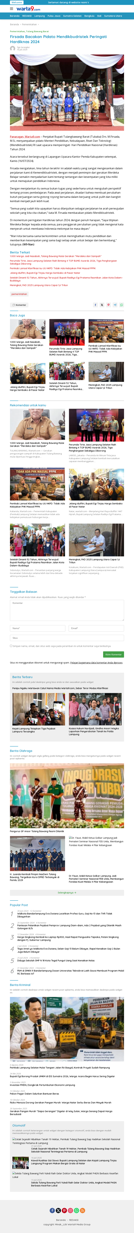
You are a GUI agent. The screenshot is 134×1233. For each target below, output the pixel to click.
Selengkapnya (66, 892)
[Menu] (12, 8)
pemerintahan (19, 294)
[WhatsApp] (76, 1211)
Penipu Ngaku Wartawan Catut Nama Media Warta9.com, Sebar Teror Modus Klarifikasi (60, 688)
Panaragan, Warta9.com (25, 136)
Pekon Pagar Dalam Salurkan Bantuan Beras (34, 1093)
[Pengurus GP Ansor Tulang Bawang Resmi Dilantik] (67, 795)
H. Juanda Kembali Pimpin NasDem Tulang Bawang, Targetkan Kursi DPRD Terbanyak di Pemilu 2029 (34, 877)
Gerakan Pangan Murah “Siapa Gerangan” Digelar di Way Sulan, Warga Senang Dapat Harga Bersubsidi (61, 1113)
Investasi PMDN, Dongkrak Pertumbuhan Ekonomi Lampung (42, 1085)
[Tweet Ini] (102, 304)
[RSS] (82, 1211)
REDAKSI (73, 1220)
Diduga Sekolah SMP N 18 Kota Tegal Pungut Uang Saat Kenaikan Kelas (56, 960)
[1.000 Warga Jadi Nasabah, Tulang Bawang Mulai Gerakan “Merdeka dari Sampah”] (27, 329)
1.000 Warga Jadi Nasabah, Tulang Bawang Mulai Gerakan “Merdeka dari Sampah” (55, 256)
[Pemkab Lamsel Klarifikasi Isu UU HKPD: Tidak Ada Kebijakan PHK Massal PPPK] (106, 331)
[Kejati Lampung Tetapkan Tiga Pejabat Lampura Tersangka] (38, 709)
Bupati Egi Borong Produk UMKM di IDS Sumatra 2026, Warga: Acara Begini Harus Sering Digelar (62, 1076)
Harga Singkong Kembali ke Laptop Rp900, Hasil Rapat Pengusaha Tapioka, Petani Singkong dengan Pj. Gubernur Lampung (68, 939)
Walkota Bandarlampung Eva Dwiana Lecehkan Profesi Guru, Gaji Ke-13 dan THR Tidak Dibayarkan (64, 915)
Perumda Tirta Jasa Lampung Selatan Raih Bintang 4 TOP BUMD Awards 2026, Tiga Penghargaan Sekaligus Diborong (63, 262)
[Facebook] (52, 1211)
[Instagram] (70, 1211)
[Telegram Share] (115, 304)
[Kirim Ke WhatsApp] (121, 304)
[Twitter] (58, 1211)
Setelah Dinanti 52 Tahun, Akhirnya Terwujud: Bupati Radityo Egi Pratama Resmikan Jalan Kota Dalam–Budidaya (66, 279)
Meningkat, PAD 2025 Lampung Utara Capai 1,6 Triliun (39, 285)
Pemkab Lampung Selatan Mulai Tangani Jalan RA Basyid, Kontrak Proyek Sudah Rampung (60, 1067)
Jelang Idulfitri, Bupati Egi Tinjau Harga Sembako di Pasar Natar (45, 272)
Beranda (61, 1220)
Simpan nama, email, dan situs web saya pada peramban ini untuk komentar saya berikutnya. (62, 646)
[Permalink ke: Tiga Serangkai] (12, 48)
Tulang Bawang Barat (37, 31)
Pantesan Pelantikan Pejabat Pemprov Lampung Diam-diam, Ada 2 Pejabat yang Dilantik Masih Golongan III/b (69, 927)
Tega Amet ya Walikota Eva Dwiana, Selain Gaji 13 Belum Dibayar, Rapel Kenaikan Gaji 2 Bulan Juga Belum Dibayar (68, 950)
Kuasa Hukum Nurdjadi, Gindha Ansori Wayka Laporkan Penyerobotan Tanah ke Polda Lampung (94, 731)
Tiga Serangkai (23, 47)
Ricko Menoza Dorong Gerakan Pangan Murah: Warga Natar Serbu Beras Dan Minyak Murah (60, 1102)
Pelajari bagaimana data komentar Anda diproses (96, 662)
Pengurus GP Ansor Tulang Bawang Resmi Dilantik (37, 831)
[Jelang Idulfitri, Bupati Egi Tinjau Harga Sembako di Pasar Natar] (27, 373)
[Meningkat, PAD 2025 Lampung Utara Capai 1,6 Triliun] (106, 372)
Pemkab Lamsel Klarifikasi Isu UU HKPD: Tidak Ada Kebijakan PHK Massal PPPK (53, 268)
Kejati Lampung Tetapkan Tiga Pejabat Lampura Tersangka (33, 730)
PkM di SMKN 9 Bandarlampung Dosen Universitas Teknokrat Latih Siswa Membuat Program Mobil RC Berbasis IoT (70, 972)
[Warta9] (27, 8)
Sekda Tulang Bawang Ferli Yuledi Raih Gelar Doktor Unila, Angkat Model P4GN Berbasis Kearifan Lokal (74, 1184)
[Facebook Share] (95, 304)
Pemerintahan (17, 31)
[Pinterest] (64, 1211)
